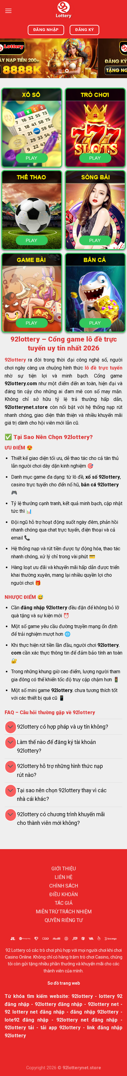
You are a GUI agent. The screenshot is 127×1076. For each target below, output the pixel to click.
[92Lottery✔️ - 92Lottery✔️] (63, 11)
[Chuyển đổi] (11, 727)
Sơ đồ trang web (63, 983)
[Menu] (8, 10)
